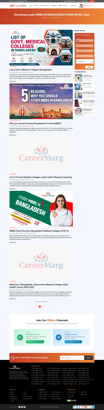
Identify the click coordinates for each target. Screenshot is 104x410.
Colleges (53, 5)
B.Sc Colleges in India (68, 372)
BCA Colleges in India (53, 377)
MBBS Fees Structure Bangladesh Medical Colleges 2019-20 (39, 231)
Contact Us (73, 5)
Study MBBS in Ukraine (38, 379)
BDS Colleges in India (84, 381)
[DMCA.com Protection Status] (72, 400)
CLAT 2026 (71, 394)
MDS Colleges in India (84, 383)
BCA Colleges (55, 396)
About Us (36, 5)
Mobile (77, 53)
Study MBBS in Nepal (37, 370)
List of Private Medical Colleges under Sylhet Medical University (41, 177)
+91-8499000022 (83, 1)
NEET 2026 (84, 392)
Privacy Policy (14, 396)
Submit (89, 67)
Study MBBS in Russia (38, 377)
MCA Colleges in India (53, 379)
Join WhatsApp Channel (35, 341)
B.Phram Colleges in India (69, 368)
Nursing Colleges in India (69, 377)
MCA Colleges (43, 398)
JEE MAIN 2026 (72, 392)
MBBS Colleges (43, 392)
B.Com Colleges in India (53, 381)
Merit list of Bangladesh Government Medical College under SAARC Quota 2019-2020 (39, 285)
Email (77, 48)
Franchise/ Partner (28, 398)
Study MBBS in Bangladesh (39, 375)
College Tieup (14, 398)
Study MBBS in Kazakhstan (39, 381)
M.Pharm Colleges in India (69, 370)
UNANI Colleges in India (84, 377)
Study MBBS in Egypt (37, 383)
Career (12, 401)
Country (78, 38)
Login (92, 1)
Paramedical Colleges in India (70, 379)
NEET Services (44, 5)
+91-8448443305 (71, 1)
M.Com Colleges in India (53, 383)
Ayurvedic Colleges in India (69, 383)
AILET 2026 (84, 394)
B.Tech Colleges (56, 392)
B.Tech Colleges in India (54, 368)
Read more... (13, 81)
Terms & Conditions (28, 396)
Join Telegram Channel (73, 341)
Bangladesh (13, 66)
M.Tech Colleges (44, 394)
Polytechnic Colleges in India (86, 379)
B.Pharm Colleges (56, 398)
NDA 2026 (71, 396)
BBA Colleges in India (53, 372)
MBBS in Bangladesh (15, 120)
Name (77, 43)
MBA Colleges (43, 396)
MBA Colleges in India (53, 375)
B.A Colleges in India (84, 368)
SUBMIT (88, 358)
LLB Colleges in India (84, 372)
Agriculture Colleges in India (70, 381)
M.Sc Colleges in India (68, 375)
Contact (25, 394)
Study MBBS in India (37, 368)
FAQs (12, 394)
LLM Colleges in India (84, 375)
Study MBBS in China (37, 372)
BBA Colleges (55, 394)
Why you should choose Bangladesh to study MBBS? (36, 123)
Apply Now (32, 1)
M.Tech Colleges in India (54, 370)
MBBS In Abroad (63, 5)
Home (30, 5)
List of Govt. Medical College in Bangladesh (31, 69)
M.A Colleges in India (84, 370)
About (25, 392)
